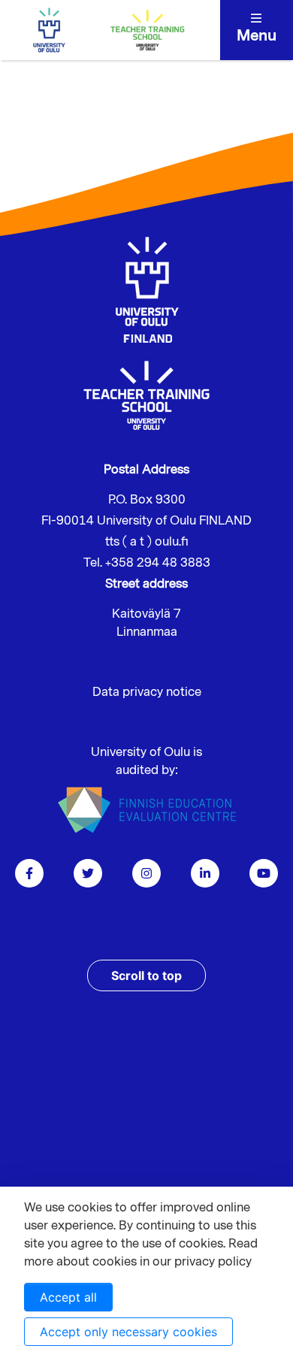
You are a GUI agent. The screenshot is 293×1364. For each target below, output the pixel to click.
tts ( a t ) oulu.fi (147, 542)
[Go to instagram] (146, 873)
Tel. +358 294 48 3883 (146, 563)
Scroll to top (146, 975)
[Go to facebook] (29, 873)
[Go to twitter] (88, 873)
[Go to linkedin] (205, 873)
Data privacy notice (146, 692)
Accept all (68, 1297)
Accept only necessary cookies (128, 1331)
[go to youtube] (263, 873)
